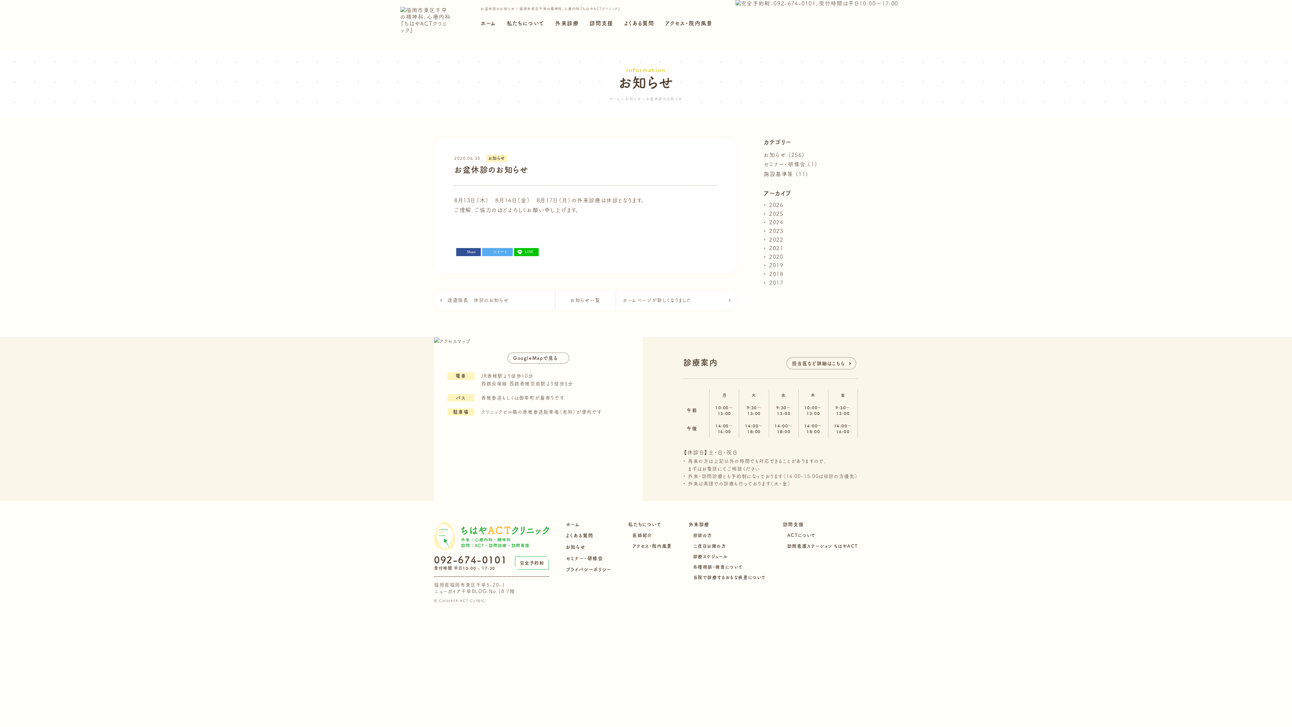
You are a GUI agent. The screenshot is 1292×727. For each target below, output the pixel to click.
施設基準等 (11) (786, 174)
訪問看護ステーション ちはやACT (822, 546)
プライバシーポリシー (589, 569)
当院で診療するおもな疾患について (729, 577)
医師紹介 (642, 535)
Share (471, 252)
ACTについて (801, 535)
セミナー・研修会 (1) (790, 164)
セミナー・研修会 (584, 558)
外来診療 (567, 23)
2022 (776, 239)
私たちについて (525, 23)
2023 (776, 231)
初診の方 (702, 535)
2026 (776, 205)
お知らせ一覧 (585, 300)
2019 (776, 265)
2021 (776, 248)
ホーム (488, 23)
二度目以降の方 (709, 546)
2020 (776, 256)
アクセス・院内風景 (689, 23)
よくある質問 (639, 23)
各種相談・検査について (718, 567)
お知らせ (497, 158)
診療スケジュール (710, 556)
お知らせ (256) (784, 155)
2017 (776, 282)
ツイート (500, 252)
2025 (776, 213)
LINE (529, 252)
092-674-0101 (470, 559)
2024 (776, 222)
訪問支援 (601, 23)
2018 (776, 274)
